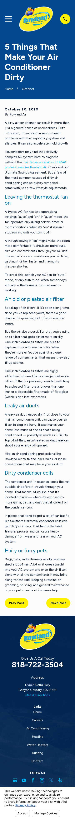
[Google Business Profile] (15, 780)
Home (37, 712)
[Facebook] (33, 780)
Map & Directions (37, 695)
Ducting (37, 753)
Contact (37, 761)
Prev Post (16, 603)
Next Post (58, 603)
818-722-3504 (38, 664)
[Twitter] (51, 780)
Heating (37, 737)
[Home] (36, 19)
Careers (37, 720)
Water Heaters (37, 745)
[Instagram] (42, 780)
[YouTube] (24, 780)
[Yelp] (60, 780)
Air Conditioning (37, 728)
